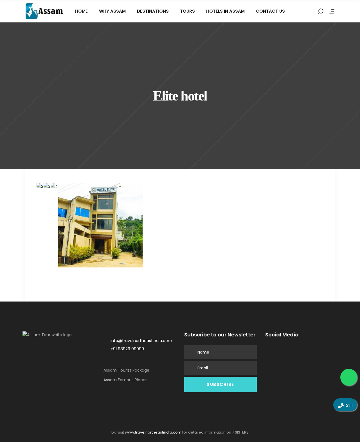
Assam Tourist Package (126, 370)
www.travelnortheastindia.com (153, 432)
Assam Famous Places (125, 380)
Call (348, 405)
